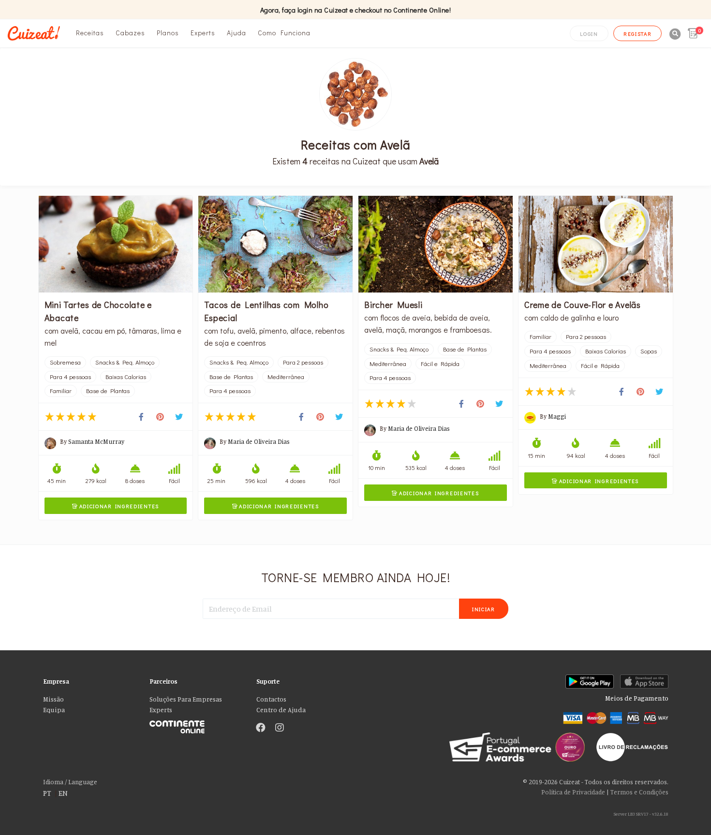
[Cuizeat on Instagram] (279, 728)
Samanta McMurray (96, 441)
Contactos (271, 699)
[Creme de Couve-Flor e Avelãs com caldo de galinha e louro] (595, 244)
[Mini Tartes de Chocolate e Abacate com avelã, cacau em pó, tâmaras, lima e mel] (116, 244)
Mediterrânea (285, 377)
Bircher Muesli (393, 304)
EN (63, 793)
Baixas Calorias (125, 377)
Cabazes (130, 32)
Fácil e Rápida (440, 363)
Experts (203, 32)
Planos (168, 32)
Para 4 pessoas (70, 377)
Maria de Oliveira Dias (259, 441)
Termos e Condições (639, 792)
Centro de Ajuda (281, 710)
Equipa (54, 710)
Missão (53, 699)
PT (47, 793)
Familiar (61, 391)
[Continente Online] (195, 724)
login (589, 33)
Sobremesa (65, 362)
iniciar (483, 609)
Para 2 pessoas (303, 362)
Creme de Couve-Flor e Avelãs (582, 304)
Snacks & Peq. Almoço (124, 362)
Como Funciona (284, 32)
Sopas (648, 351)
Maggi (557, 416)
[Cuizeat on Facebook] (260, 728)
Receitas (90, 32)
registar (637, 33)
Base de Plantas (108, 391)
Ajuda (236, 32)
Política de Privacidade (573, 792)
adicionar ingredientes (115, 506)
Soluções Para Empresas (185, 699)
